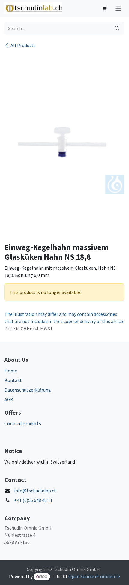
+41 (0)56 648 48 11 (33, 500)
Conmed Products (22, 423)
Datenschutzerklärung (27, 390)
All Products (23, 45)
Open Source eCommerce (94, 576)
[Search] (117, 28)
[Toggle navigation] (118, 8)
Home (10, 371)
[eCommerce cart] (104, 8)
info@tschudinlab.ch (35, 491)
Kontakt (13, 380)
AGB (8, 399)
